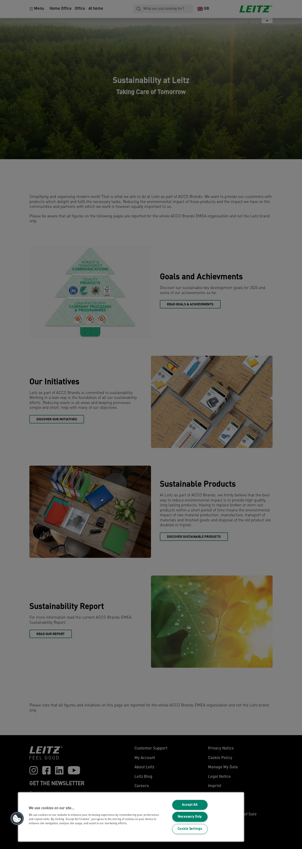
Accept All (190, 805)
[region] (131, 817)
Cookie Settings (190, 829)
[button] (17, 818)
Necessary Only (190, 816)
